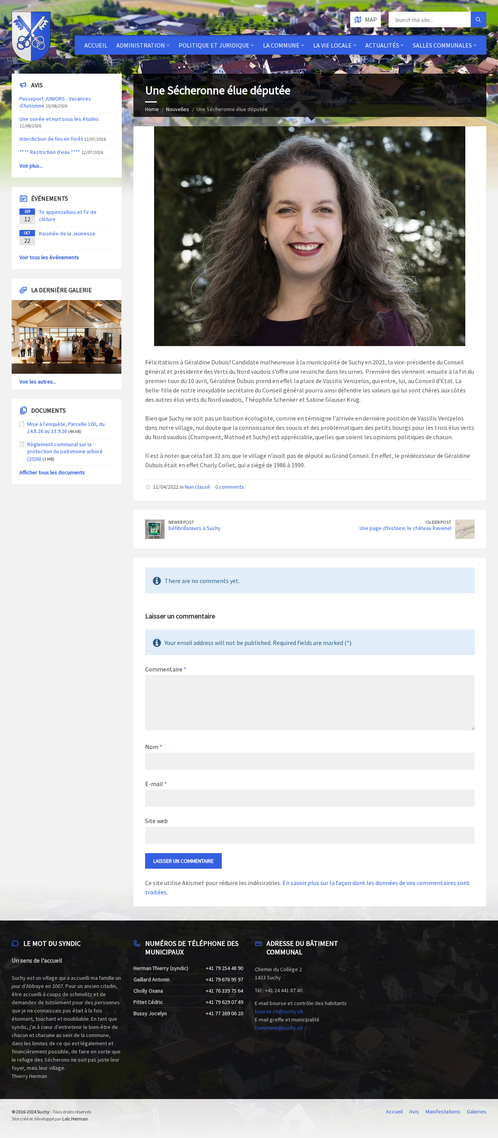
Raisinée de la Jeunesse (67, 233)
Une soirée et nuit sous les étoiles (59, 118)
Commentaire (165, 669)
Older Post (438, 522)
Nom (153, 747)
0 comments (229, 486)
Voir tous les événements (49, 257)
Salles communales (442, 45)
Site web (156, 821)
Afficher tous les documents (52, 472)
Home (152, 109)
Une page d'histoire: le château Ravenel (405, 528)
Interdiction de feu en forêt (51, 138)
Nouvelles (177, 109)
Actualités (382, 45)
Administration (140, 45)
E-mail (156, 784)
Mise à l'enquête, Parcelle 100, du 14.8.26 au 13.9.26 (66, 428)
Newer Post (181, 522)
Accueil (95, 45)
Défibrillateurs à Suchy (194, 528)
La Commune (281, 45)
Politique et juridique (214, 45)
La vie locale (332, 45)
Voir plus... (31, 165)
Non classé (197, 486)
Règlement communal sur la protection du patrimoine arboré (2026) (65, 451)
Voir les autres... (37, 381)
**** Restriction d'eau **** (49, 152)
